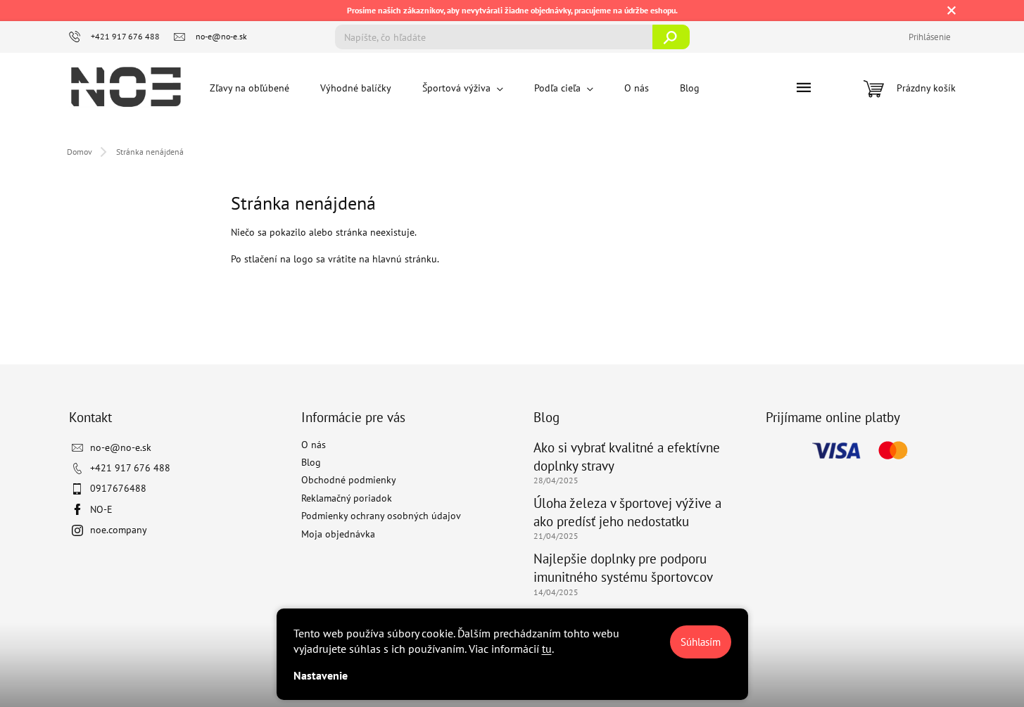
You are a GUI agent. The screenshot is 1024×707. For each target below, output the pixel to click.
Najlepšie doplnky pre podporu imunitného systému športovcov (623, 567)
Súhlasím (701, 642)
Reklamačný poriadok (346, 498)
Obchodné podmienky (348, 479)
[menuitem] (249, 88)
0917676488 (118, 488)
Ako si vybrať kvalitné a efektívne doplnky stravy (626, 456)
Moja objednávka (338, 534)
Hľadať (671, 37)
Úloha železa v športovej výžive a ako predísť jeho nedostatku (627, 512)
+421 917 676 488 (130, 467)
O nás (313, 444)
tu (547, 649)
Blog (311, 462)
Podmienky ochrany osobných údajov (381, 515)
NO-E (101, 509)
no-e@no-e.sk (120, 447)
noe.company (118, 529)
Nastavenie (320, 675)
